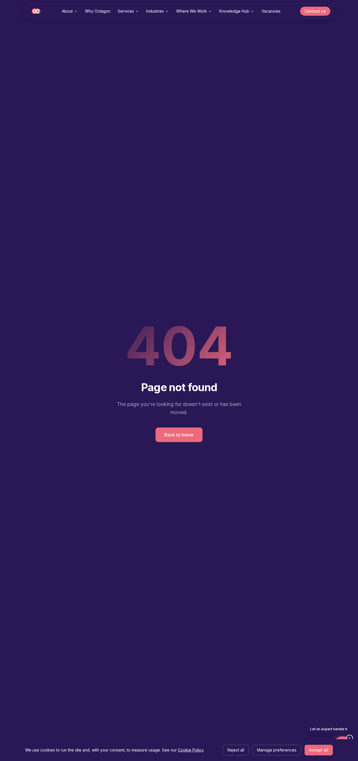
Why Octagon (97, 11)
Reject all (235, 750)
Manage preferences (276, 750)
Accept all (318, 750)
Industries (155, 11)
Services (126, 11)
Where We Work (191, 11)
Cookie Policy (190, 750)
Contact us (315, 11)
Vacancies (271, 11)
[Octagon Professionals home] (36, 11)
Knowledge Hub (234, 11)
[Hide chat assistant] (349, 738)
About (67, 11)
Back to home (179, 435)
